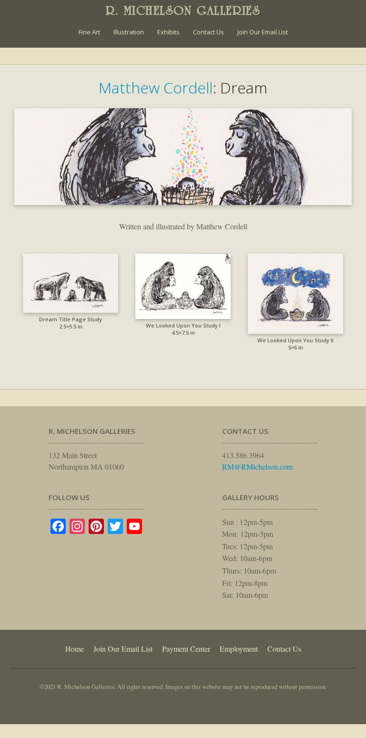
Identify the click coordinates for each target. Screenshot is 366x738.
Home (74, 649)
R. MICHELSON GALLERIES (183, 10)
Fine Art (89, 32)
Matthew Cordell (156, 87)
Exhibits (168, 32)
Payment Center (186, 649)
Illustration (128, 32)
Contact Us (208, 32)
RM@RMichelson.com (257, 466)
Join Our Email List (262, 32)
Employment (239, 649)
